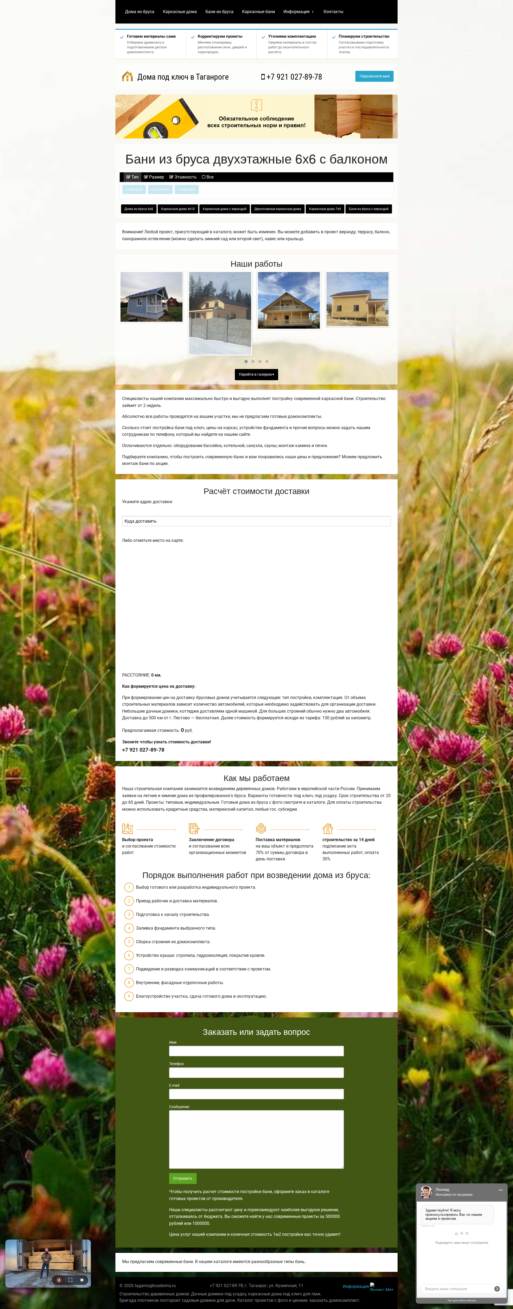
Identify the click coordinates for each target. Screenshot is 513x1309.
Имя (173, 1042)
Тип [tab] (134, 177)
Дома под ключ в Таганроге (182, 76)
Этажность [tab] (185, 177)
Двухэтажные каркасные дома (277, 209)
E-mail (174, 1085)
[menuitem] (140, 12)
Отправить (182, 1178)
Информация (296, 11)
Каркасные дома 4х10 (178, 209)
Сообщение (179, 1107)
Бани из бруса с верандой (368, 209)
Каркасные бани (258, 11)
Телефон (176, 1064)
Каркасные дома (180, 11)
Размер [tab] (156, 177)
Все (209, 177)
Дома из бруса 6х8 (139, 209)
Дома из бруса (139, 11)
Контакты (333, 11)
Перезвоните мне (375, 76)
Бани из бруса (219, 11)
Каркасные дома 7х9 (325, 209)
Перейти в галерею (256, 374)
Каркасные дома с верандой (224, 209)
